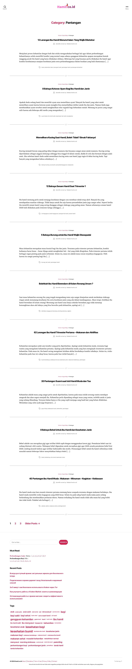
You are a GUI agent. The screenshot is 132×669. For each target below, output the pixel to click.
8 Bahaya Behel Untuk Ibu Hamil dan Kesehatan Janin (66, 429)
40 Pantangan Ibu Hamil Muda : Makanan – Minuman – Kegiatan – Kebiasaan (66, 478)
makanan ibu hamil (54, 635)
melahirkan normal (51, 639)
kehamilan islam (49, 67)
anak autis (18, 612)
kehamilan (59, 408)
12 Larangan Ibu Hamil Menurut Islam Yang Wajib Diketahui (66, 40)
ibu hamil (48, 262)
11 (27, 561)
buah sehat (34, 615)
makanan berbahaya (73, 359)
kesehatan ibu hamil (61, 116)
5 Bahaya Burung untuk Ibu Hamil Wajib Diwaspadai (66, 235)
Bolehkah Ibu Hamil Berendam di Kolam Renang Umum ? (66, 283)
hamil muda (49, 619)
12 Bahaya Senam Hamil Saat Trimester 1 (66, 186)
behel (42, 457)
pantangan (82, 359)
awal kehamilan (56, 612)
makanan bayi (16, 635)
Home (59, 35)
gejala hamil (37, 619)
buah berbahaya (45, 359)
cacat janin (52, 165)
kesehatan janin (64, 359)
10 (25, 561)
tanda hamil (58, 645)
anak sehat (35, 612)
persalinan (50, 645)
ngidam (69, 311)
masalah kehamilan (34, 638)
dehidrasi (43, 311)
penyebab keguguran (61, 165)
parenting (58, 642)
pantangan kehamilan (76, 67)
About (24, 661)
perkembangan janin (37, 645)
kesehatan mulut (60, 457)
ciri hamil (54, 615)
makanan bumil (42, 635)
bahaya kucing (45, 165)
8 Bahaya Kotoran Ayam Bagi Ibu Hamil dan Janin (66, 88)
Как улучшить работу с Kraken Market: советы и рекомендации (36, 592)
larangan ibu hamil (63, 213)
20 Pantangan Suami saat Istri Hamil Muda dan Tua (66, 381)
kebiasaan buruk (55, 359)
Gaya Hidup (65, 35)
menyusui (14, 642)
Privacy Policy (47, 661)
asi (40, 612)
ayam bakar (44, 116)
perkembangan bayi (18, 645)
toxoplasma (70, 116)
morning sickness (62, 311)
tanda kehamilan (16, 648)
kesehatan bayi (35, 627)
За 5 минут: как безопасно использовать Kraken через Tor (33, 587)
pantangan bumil (66, 67)
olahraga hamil (62, 506)
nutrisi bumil (39, 642)
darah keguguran (53, 213)
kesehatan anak (17, 627)
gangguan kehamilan (21, 619)
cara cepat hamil (44, 616)
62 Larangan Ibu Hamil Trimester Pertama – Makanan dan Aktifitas (66, 332)
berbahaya (48, 457)
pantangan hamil (55, 262)
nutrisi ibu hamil (48, 642)
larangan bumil (57, 67)
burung (43, 262)
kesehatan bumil (21, 631)
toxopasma (70, 165)
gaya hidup (44, 408)
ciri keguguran (45, 213)
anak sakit (27, 612)
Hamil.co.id (18, 661)
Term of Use (38, 661)
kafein (47, 506)
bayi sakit (15, 615)
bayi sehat (25, 615)
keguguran (39, 623)
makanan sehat (53, 506)
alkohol (43, 506)
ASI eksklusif (46, 612)
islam (42, 67)
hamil (44, 619)
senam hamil (72, 213)
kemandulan (58, 623)
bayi (63, 611)
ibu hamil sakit (51, 116)
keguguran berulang (52, 311)
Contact (54, 661)
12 (30, 561)
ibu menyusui (28, 623)
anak (12, 612)
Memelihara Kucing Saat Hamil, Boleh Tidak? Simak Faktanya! (66, 137)
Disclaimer (30, 661)
